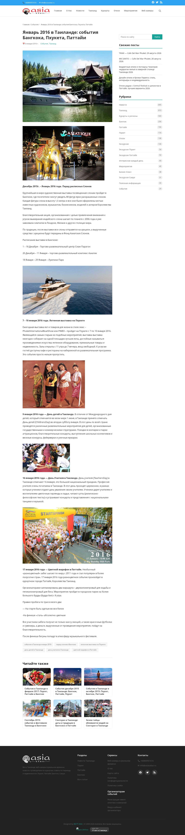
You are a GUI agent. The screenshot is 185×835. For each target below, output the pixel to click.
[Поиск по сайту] (160, 10)
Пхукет (122, 133)
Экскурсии (124, 144)
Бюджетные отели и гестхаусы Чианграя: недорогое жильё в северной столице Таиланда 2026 (138, 69)
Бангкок (122, 121)
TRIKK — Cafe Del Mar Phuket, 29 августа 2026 (140, 53)
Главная (58, 10)
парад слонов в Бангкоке (66, 644)
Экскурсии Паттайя (128, 155)
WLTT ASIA (78, 824)
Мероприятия (130, 10)
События (34, 24)
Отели (117, 10)
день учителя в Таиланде (58, 650)
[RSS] (161, 2)
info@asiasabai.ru (148, 765)
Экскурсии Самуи (127, 177)
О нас (110, 768)
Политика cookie (115, 785)
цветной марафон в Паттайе (85, 650)
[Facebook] (153, 2)
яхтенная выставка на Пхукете (93, 644)
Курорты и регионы (128, 116)
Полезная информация (130, 183)
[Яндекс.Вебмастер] (82, 829)
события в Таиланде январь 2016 (38, 644)
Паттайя (123, 127)
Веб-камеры (147, 10)
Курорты (105, 10)
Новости (80, 10)
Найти (157, 37)
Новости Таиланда (86, 760)
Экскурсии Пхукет (127, 149)
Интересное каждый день (131, 161)
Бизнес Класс (125, 172)
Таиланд (93, 10)
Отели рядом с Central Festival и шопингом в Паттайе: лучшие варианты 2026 (140, 87)
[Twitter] (157, 2)
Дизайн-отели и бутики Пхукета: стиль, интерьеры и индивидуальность (137, 79)
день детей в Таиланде (34, 650)
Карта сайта (113, 773)
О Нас (69, 10)
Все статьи (82, 779)
